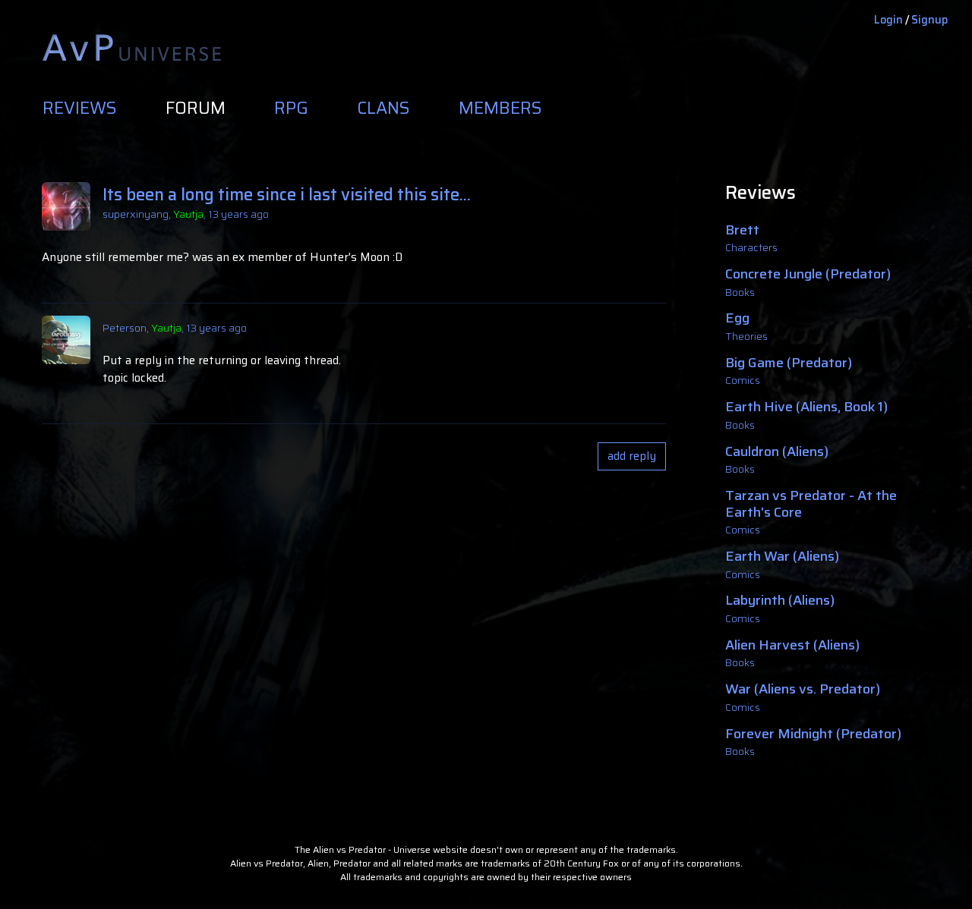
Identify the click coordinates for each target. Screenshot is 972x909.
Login (888, 19)
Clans (383, 108)
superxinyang (136, 214)
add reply (632, 456)
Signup (929, 19)
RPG (291, 108)
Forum (196, 108)
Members (500, 108)
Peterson (125, 327)
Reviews (80, 108)
